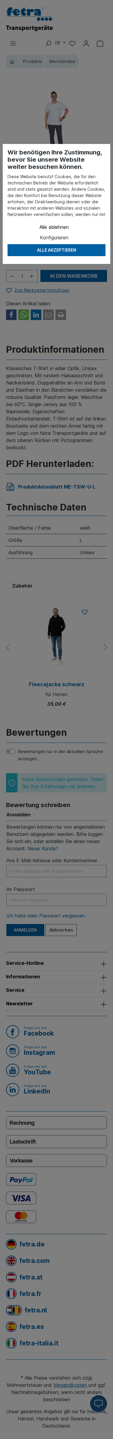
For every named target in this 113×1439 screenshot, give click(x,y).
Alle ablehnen (54, 227)
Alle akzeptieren (56, 250)
